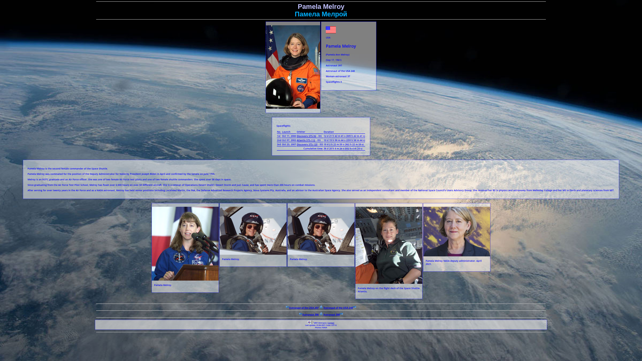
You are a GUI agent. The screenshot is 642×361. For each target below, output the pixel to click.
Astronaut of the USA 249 (338, 307)
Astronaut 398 (331, 314)
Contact (331, 323)
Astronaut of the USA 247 (304, 307)
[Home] (321, 307)
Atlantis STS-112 (306, 140)
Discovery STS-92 (306, 136)
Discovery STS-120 (307, 144)
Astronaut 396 (310, 314)
